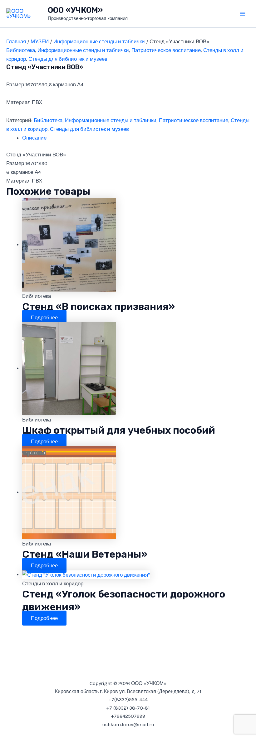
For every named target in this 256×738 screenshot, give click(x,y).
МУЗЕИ (40, 41)
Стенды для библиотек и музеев (67, 59)
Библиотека (20, 50)
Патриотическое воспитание (166, 50)
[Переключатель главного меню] (243, 14)
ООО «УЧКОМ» (75, 10)
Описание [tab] (34, 138)
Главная (16, 41)
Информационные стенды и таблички (99, 41)
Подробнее (44, 317)
